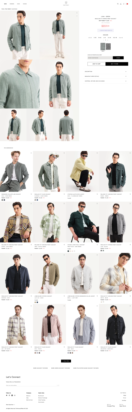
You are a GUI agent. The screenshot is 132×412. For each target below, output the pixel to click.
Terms (124, 397)
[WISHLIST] (123, 4)
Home (3, 9)
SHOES (25, 3)
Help (27, 397)
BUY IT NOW (114, 63)
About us (28, 395)
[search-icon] (118, 4)
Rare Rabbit (8, 9)
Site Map (124, 400)
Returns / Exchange (42, 397)
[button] (77, 13)
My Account (41, 395)
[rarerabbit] (66, 3)
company (28, 393)
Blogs (124, 395)
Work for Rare (29, 400)
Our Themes (123, 392)
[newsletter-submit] (58, 385)
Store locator (41, 402)
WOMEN (12, 3)
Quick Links (41, 393)
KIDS (18, 3)
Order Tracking (41, 400)
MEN (5, 3)
